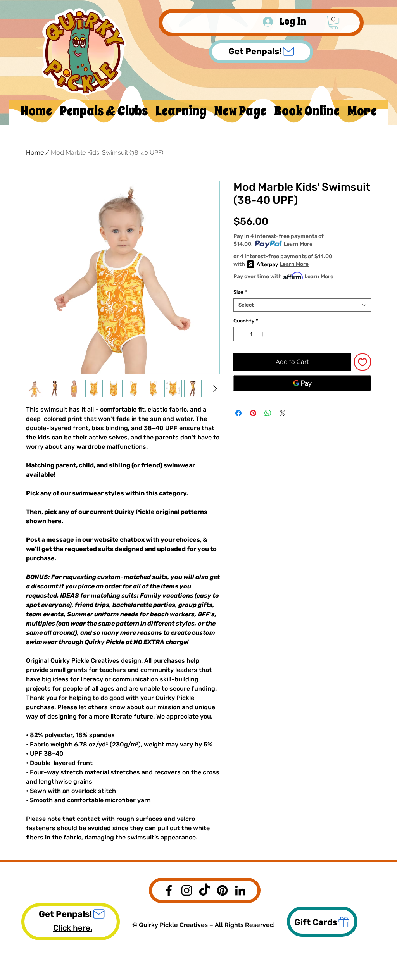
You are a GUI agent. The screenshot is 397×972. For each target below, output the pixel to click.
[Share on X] (282, 413)
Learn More (297, 244)
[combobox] (302, 305)
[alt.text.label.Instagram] (187, 890)
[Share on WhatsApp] (268, 413)
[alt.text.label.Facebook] (169, 890)
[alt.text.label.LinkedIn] (240, 890)
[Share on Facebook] (238, 413)
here (54, 521)
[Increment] (263, 334)
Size (240, 292)
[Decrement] (239, 334)
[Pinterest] (222, 890)
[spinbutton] (251, 334)
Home (35, 152)
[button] (333, 22)
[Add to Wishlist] (362, 362)
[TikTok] (204, 890)
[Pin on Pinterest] (253, 413)
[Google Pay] (302, 383)
